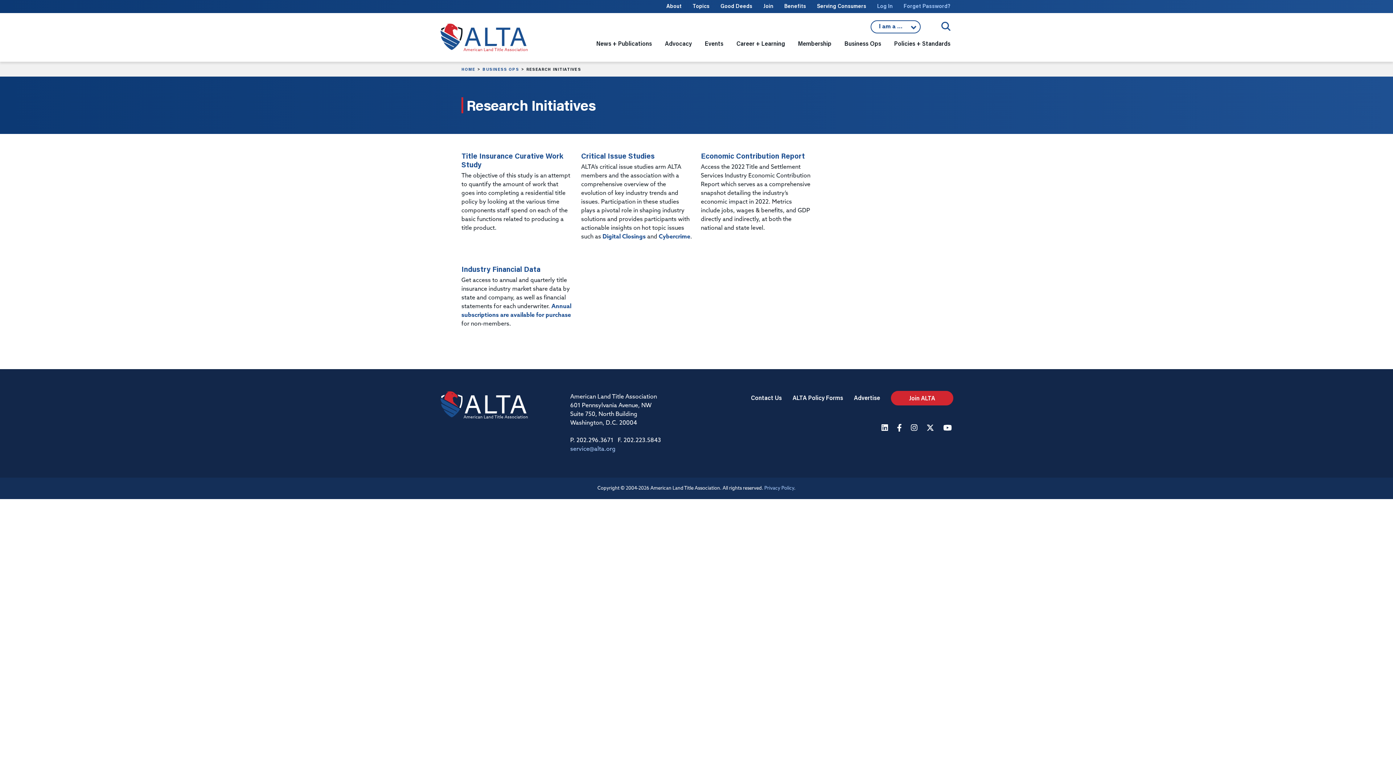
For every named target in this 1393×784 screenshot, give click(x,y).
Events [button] (714, 43)
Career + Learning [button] (760, 43)
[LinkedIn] (886, 428)
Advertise (867, 397)
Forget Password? (927, 6)
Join (768, 6)
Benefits (795, 6)
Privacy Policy (779, 488)
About (674, 6)
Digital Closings (624, 237)
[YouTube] (948, 428)
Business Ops (500, 69)
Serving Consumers (841, 6)
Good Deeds (736, 6)
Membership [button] (814, 43)
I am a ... (896, 28)
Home (468, 69)
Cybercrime (674, 237)
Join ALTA (922, 398)
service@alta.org (593, 449)
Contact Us (766, 397)
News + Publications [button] (624, 43)
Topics (701, 6)
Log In (885, 6)
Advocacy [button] (678, 43)
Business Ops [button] (863, 43)
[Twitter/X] (931, 428)
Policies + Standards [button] (922, 43)
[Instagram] (915, 428)
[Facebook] (900, 428)
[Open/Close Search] (945, 26)
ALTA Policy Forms (818, 397)
